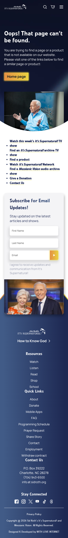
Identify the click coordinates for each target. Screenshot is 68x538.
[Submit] (54, 255)
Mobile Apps (34, 412)
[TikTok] (44, 501)
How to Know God (32, 341)
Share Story (34, 437)
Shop (34, 380)
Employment (34, 449)
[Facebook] (16, 501)
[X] (30, 501)
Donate (34, 405)
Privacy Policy (34, 514)
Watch (34, 362)
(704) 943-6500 (34, 477)
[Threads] (51, 501)
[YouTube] (37, 501)
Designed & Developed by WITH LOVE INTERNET (34, 531)
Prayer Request (34, 430)
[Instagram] (23, 501)
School (34, 387)
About (34, 399)
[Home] (15, 7)
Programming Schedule (34, 424)
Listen (34, 368)
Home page (16, 76)
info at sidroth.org (34, 482)
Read (34, 374)
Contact (34, 443)
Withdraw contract (34, 455)
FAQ (34, 418)
